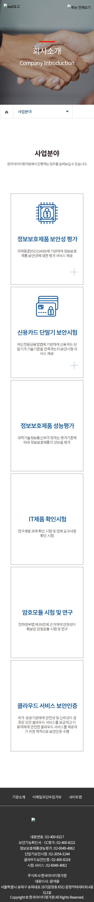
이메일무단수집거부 (47, 797)
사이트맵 (75, 797)
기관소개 (18, 797)
